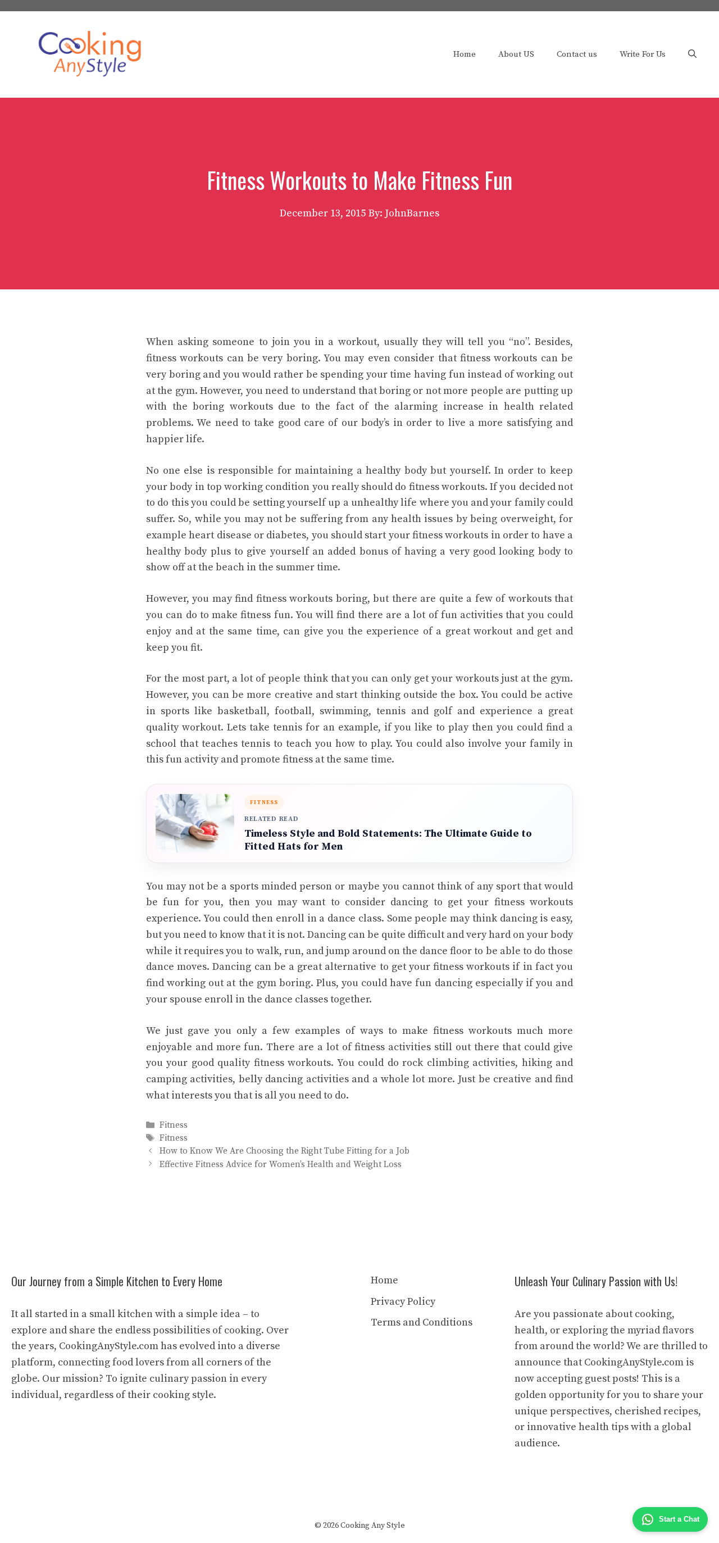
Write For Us (643, 54)
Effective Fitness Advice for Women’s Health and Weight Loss (281, 1164)
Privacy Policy (403, 1301)
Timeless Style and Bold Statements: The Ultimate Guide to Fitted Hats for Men (388, 840)
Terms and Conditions (421, 1322)
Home (464, 54)
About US (516, 54)
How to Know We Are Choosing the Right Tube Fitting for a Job (284, 1151)
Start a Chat (679, 1519)
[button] (692, 54)
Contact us (577, 54)
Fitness (174, 1125)
